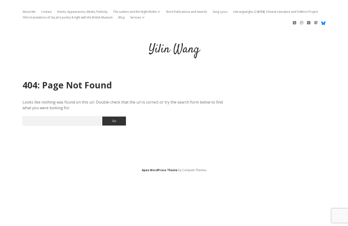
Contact (46, 12)
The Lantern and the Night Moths (135, 12)
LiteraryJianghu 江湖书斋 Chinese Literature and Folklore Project (275, 12)
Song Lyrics (220, 12)
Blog (121, 17)
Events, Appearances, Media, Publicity (82, 12)
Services (135, 17)
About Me (29, 12)
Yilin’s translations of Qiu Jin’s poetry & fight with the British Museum (67, 17)
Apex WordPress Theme (160, 170)
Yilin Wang (174, 49)
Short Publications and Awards (186, 12)
